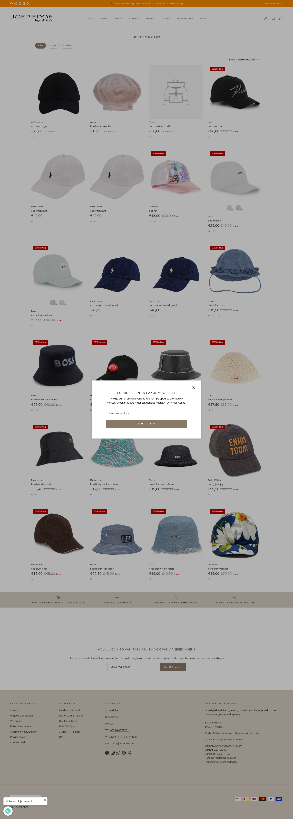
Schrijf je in (146, 424)
